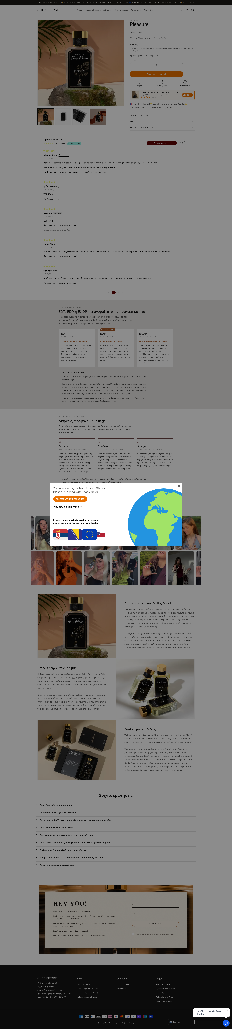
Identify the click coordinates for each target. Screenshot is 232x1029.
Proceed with (70, 499)
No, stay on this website (68, 506)
